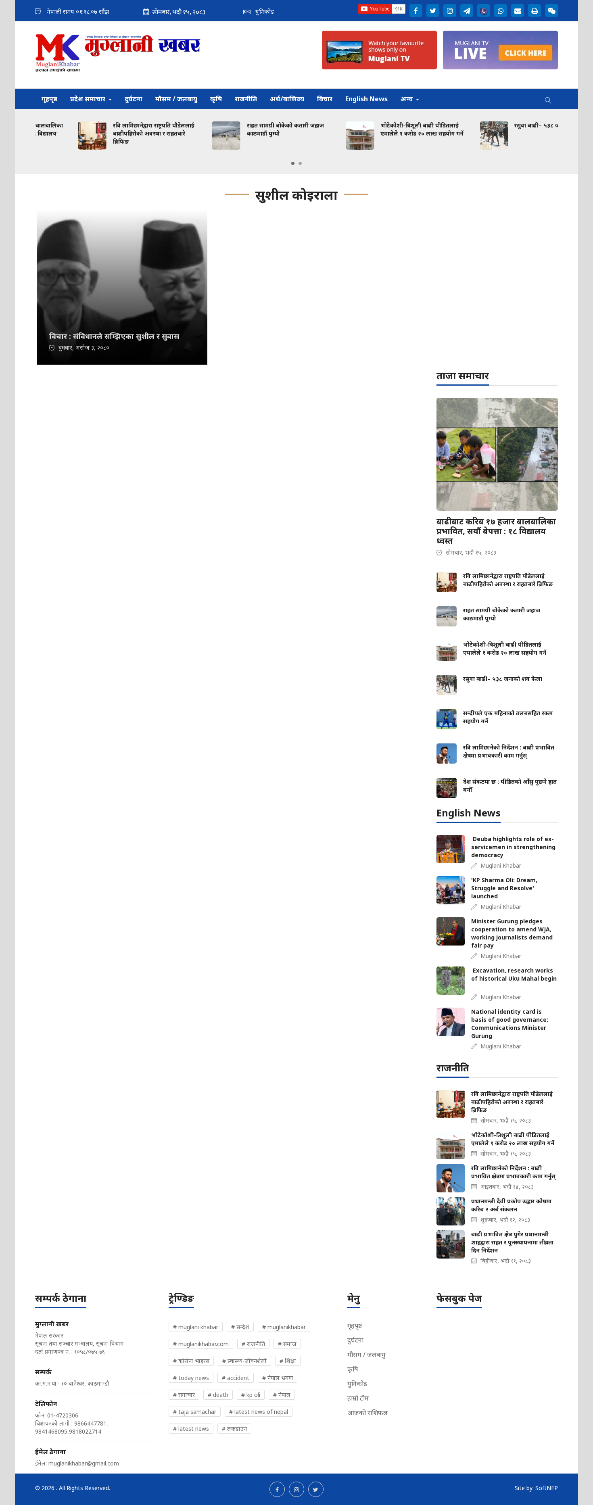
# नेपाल (281, 1395)
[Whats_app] (500, 10)
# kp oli (250, 1395)
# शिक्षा (288, 1361)
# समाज (287, 1344)
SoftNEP (546, 1488)
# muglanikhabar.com (201, 1344)
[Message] (466, 10)
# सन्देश (240, 1327)
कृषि (216, 98)
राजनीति (246, 98)
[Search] (548, 99)
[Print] (534, 10)
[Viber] (483, 10)
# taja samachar (194, 1411)
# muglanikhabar (284, 1327)
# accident (235, 1378)
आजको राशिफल (367, 1412)
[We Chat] (551, 10)
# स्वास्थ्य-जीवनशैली (244, 1361)
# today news (191, 1378)
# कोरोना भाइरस (191, 1361)
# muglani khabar (195, 1327)
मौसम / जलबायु (176, 98)
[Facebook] (415, 10)
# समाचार (184, 1395)
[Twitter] (432, 10)
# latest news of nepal (258, 1411)
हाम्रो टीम (358, 1398)
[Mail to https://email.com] (517, 10)
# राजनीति (253, 1344)
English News (366, 98)
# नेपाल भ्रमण (277, 1378)
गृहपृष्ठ (49, 98)
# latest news (191, 1428)
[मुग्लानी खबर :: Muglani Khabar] (118, 54)
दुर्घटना (133, 98)
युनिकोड (357, 1383)
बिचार (324, 98)
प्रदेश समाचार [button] (88, 98)
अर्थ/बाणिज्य (287, 98)
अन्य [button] (407, 98)
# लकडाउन (234, 1428)
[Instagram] (449, 10)
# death (218, 1395)
